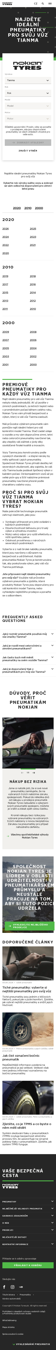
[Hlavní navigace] (50, 3)
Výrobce (8, 74)
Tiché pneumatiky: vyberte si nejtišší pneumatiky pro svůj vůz (26, 989)
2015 (5, 292)
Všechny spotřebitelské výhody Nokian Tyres (30, 836)
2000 (39, 208)
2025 (33, 228)
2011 (5, 308)
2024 (5, 236)
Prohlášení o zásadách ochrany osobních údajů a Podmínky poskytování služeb (23, 1312)
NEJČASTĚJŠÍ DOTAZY (14, 1237)
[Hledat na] (42, 3)
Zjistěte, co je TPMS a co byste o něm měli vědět (26, 1125)
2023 (33, 236)
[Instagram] (12, 1287)
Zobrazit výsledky (30, 142)
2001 (5, 364)
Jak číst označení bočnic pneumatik (21, 1057)
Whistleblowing (9, 1320)
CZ (35, 3)
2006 (33, 340)
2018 (33, 276)
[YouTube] (21, 1287)
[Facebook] (4, 1287)
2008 (33, 331)
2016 (33, 284)
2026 (5, 228)
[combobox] (28, 80)
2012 (33, 300)
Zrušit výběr (28, 150)
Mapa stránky (8, 1327)
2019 (5, 276)
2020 (17, 208)
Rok (6, 87)
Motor (7, 112)
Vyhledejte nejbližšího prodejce (30, 926)
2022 (5, 245)
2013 (5, 300)
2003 (5, 356)
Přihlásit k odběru (28, 1265)
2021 (33, 245)
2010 (28, 208)
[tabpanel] (28, 114)
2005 (5, 348)
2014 (33, 292)
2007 (5, 340)
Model (7, 100)
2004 (33, 348)
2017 (5, 284)
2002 (33, 356)
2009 (5, 331)
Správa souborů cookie (12, 1334)
